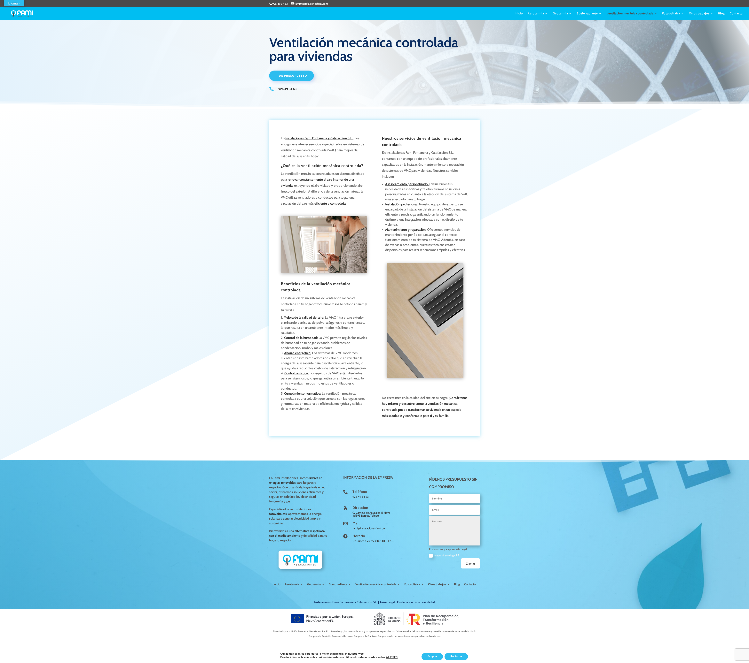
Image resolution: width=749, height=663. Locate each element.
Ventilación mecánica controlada (630, 13)
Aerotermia (536, 13)
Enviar (470, 563)
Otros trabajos (699, 13)
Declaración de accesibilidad (416, 602)
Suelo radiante (587, 13)
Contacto (736, 13)
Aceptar (432, 656)
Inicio (519, 13)
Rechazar (456, 656)
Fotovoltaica (671, 13)
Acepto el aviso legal (445, 555)
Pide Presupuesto (291, 75)
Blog (721, 13)
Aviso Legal (387, 602)
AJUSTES (392, 657)
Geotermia (560, 13)
